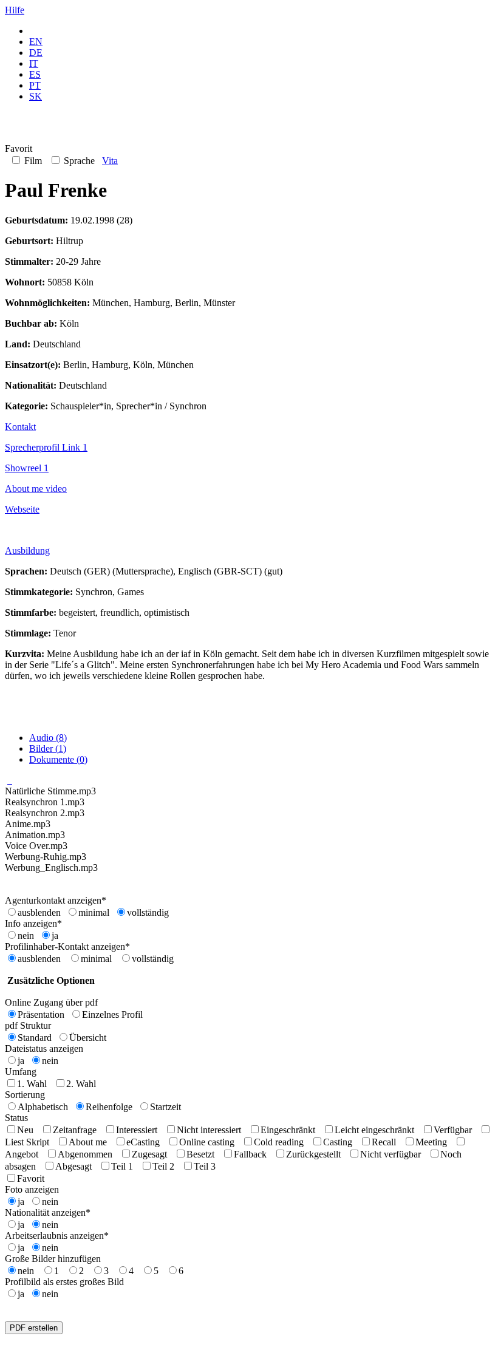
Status (16, 1118)
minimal (93, 912)
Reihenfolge (109, 1107)
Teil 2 (163, 1166)
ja (55, 935)
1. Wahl (32, 1084)
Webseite (22, 509)
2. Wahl (81, 1084)
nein (26, 935)
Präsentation (41, 1014)
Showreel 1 (27, 468)
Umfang (20, 1071)
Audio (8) (48, 737)
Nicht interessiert (209, 1130)
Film (32, 160)
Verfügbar (453, 1130)
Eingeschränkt (288, 1130)
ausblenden (39, 912)
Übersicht (87, 1037)
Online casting (206, 1142)
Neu (25, 1130)
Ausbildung (27, 550)
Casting (337, 1142)
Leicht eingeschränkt (374, 1130)
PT (35, 85)
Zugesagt (149, 1154)
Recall (384, 1142)
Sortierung (25, 1094)
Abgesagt (73, 1166)
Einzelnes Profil (112, 1014)
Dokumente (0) (58, 759)
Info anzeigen (33, 923)
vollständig (148, 912)
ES (35, 74)
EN (36, 41)
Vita (110, 160)
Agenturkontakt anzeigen (55, 900)
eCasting (143, 1142)
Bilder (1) (47, 748)
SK (35, 96)
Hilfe (14, 10)
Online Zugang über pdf (51, 1002)
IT (33, 63)
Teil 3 (205, 1166)
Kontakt (20, 426)
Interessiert (136, 1130)
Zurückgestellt (313, 1154)
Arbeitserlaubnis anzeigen (57, 1235)
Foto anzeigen (32, 1189)
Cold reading (279, 1142)
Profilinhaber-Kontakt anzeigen (67, 946)
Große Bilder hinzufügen (53, 1258)
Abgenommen (85, 1154)
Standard (35, 1037)
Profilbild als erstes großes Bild (64, 1282)
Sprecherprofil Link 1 (46, 447)
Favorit (30, 1178)
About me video (36, 488)
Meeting (431, 1142)
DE (36, 52)
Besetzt (200, 1154)
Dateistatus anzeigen (44, 1048)
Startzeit (165, 1107)
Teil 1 (122, 1166)
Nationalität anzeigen (47, 1212)
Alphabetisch (43, 1107)
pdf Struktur (28, 1025)
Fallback (250, 1154)
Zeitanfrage (75, 1130)
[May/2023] (9, 780)
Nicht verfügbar (390, 1154)
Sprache (78, 160)
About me (88, 1142)
